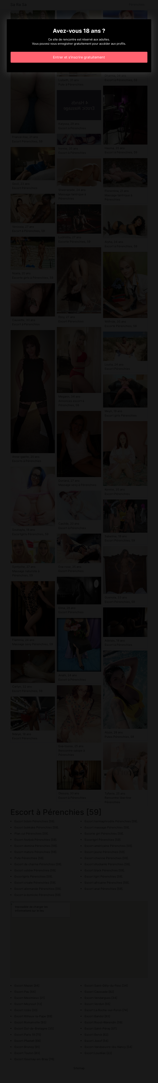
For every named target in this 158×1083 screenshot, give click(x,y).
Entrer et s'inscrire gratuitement (79, 57)
